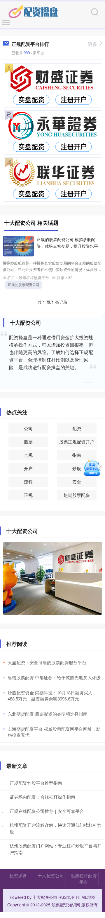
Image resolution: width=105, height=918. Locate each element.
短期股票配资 (77, 495)
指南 (76, 455)
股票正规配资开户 (76, 442)
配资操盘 (18, 875)
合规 (28, 455)
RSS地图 (66, 897)
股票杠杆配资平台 (84, 878)
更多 (92, 44)
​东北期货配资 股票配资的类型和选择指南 (48, 714)
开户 (28, 468)
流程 (28, 482)
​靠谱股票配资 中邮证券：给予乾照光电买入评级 (54, 677)
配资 (76, 428)
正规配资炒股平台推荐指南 (36, 783)
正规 (28, 495)
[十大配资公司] (33, 11)
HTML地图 (85, 897)
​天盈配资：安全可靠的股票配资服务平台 (47, 662)
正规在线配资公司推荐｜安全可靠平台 (47, 811)
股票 (28, 442)
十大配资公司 (51, 875)
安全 (76, 482)
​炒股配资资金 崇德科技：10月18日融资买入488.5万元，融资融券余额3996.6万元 (50, 695)
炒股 (76, 468)
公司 (28, 428)
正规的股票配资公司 (23, 284)
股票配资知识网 (66, 905)
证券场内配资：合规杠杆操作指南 (42, 797)
